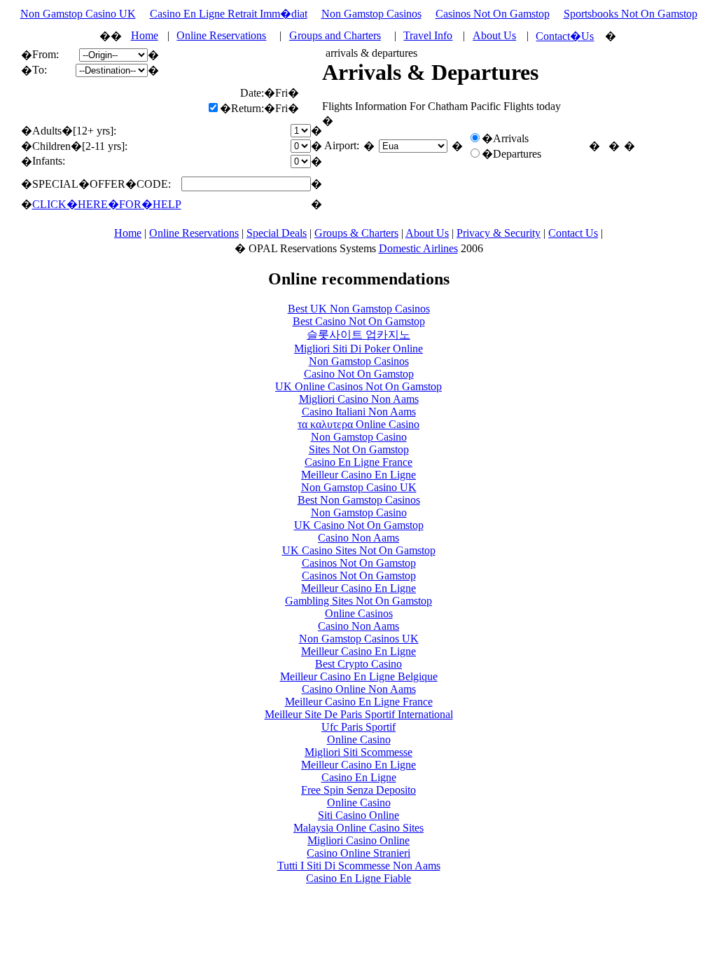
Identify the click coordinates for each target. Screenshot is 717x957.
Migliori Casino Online (358, 840)
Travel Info (427, 35)
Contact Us (573, 233)
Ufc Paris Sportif (358, 727)
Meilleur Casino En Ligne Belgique (359, 676)
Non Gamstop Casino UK (78, 14)
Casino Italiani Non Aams (359, 412)
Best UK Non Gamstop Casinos (359, 309)
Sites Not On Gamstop (359, 449)
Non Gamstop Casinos (371, 14)
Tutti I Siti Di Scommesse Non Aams (358, 866)
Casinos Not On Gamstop (493, 14)
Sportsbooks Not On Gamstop (630, 14)
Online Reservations (221, 35)
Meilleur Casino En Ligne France (359, 702)
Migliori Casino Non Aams (359, 399)
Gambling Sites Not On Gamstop (358, 601)
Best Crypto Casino (358, 664)
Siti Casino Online (358, 815)
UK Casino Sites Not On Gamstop (359, 550)
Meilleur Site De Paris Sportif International (359, 714)
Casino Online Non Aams (359, 689)
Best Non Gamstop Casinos (359, 500)
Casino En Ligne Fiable (358, 878)
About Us (494, 35)
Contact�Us (565, 36)
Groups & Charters (356, 233)
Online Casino (359, 739)
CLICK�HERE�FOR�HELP (106, 204)
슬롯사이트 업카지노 (358, 334)
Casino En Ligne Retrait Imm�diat (228, 14)
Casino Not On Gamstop (359, 374)
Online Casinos (359, 613)
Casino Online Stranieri (358, 853)
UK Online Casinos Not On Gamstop (358, 386)
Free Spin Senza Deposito (358, 790)
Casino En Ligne (358, 777)
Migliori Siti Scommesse (358, 752)
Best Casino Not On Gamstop (359, 321)
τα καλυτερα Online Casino (358, 424)
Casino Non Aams (358, 538)
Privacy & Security (499, 233)
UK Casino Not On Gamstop (359, 525)
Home (144, 35)
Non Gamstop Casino (359, 437)
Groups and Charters (335, 35)
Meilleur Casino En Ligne (358, 475)
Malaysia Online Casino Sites (358, 828)
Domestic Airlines (418, 248)
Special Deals (276, 233)
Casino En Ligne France (358, 462)
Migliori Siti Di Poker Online (358, 348)
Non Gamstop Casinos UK (359, 639)
